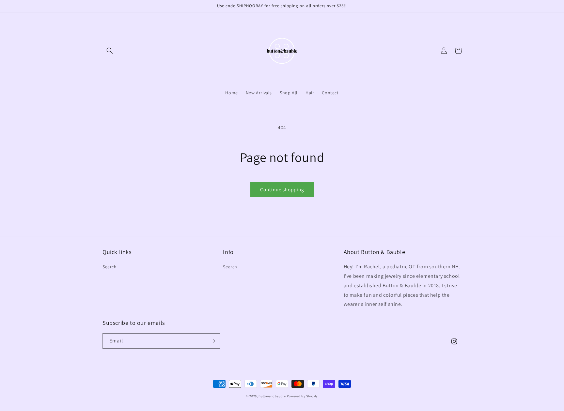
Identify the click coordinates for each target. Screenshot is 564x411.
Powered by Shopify (302, 396)
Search (109, 267)
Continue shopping (282, 189)
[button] (109, 50)
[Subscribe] (212, 341)
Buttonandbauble (272, 396)
